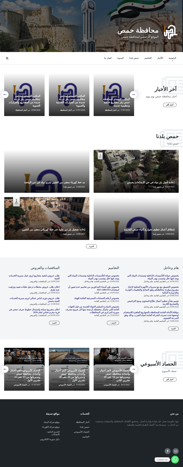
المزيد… (113, 323)
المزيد (91, 246)
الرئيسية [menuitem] (172, 58)
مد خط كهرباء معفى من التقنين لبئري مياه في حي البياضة (54, 182)
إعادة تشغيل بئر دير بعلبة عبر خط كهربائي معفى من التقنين (53, 229)
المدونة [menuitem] (120, 58)
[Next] (5, 94)
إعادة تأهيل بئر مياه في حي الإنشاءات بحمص (150, 182)
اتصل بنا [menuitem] (107, 58)
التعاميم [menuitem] (148, 58)
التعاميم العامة (160, 281)
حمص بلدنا (157, 187)
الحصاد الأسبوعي (110, 385)
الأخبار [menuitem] (160, 58)
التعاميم (85, 437)
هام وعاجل (148, 281)
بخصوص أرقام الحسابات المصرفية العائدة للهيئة (96, 298)
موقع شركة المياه (52, 422)
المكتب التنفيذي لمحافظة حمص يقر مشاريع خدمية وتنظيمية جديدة (116, 102)
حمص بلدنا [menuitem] (134, 58)
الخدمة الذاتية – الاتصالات (53, 433)
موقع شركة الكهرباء (51, 427)
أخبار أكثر (169, 105)
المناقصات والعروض (38, 281)
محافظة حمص (138, 30)
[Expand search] (7, 58)
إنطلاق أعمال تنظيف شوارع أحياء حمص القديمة (149, 229)
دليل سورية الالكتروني (50, 439)
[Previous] (133, 94)
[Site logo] (171, 39)
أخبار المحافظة (111, 110)
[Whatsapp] (175, 459)
